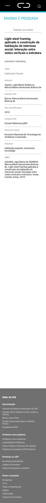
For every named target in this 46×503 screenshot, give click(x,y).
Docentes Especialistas (12, 461)
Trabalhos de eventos (12, 497)
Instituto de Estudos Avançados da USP (20, 408)
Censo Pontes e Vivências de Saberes (19, 446)
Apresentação (8, 404)
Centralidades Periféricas (13, 442)
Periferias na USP (10, 457)
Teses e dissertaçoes (11, 487)
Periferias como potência (13, 434)
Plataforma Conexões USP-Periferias (18, 449)
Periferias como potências (14, 439)
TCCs (4, 483)
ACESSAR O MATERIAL (15, 61)
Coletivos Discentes (11, 464)
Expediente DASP (10, 427)
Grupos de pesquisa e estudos (15, 468)
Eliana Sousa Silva (10, 418)
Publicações (7, 493)
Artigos (5, 490)
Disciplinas (7, 480)
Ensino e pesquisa (10, 475)
